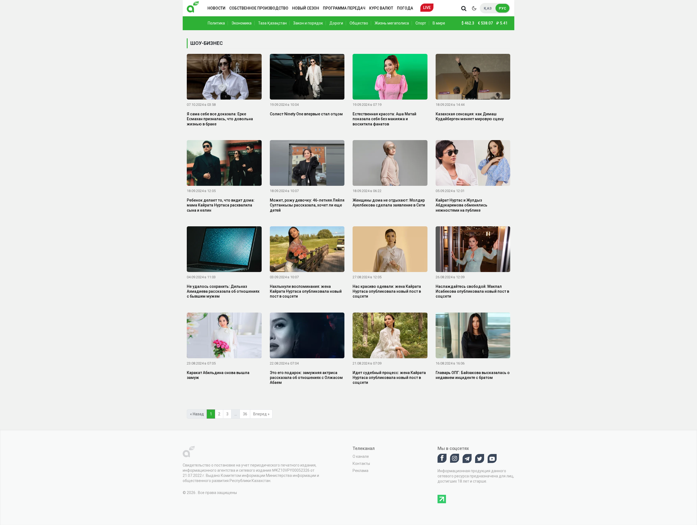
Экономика (241, 23)
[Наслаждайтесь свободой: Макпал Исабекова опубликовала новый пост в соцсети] (473, 250)
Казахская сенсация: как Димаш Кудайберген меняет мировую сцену (470, 116)
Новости (216, 8)
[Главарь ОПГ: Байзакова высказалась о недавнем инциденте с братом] (473, 336)
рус (502, 8)
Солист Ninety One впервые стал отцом (306, 114)
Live (427, 7)
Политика (216, 23)
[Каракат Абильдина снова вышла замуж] (224, 336)
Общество (359, 23)
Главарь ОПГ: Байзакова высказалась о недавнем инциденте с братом (473, 375)
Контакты (361, 463)
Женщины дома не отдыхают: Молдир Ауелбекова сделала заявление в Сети (389, 202)
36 (245, 414)
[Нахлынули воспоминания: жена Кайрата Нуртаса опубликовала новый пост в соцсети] (307, 250)
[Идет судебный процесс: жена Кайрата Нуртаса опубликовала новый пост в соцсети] (390, 336)
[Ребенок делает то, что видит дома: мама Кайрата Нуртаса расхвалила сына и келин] (224, 164)
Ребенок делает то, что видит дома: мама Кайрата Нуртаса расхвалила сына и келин (221, 205)
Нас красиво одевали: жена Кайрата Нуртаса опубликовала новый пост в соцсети (387, 291)
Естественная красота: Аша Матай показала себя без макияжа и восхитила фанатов (384, 119)
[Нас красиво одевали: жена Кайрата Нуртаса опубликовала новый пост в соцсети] (390, 250)
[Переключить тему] (474, 8)
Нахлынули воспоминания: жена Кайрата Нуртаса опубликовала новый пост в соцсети (306, 291)
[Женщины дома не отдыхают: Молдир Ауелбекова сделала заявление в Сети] (390, 164)
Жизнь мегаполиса (392, 23)
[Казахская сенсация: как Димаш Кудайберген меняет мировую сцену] (473, 78)
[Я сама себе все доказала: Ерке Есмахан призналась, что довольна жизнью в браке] (224, 78)
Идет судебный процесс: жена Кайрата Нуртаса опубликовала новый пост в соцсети (389, 377)
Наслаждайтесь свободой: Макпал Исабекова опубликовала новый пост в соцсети (472, 291)
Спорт (420, 23)
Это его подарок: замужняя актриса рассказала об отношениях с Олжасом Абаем (306, 377)
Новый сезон (305, 8)
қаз (488, 8)
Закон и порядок (308, 23)
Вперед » (261, 414)
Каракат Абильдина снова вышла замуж (218, 375)
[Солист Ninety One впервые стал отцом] (307, 78)
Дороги (336, 23)
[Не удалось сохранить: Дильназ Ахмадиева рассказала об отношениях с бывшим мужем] (224, 250)
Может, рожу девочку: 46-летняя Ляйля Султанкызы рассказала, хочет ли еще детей (307, 205)
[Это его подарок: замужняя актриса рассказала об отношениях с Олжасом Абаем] (307, 336)
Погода (405, 8)
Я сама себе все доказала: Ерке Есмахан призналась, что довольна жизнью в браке (220, 119)
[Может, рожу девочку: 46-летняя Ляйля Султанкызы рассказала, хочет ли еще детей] (307, 164)
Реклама (360, 470)
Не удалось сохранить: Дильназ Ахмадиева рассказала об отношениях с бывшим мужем (223, 291)
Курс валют (381, 8)
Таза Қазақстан (272, 23)
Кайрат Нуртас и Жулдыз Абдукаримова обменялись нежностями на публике (461, 205)
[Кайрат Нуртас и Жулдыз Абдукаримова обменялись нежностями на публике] (473, 164)
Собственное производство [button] (258, 8)
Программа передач (344, 8)
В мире (439, 23)
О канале (361, 456)
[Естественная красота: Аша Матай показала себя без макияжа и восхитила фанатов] (390, 78)
